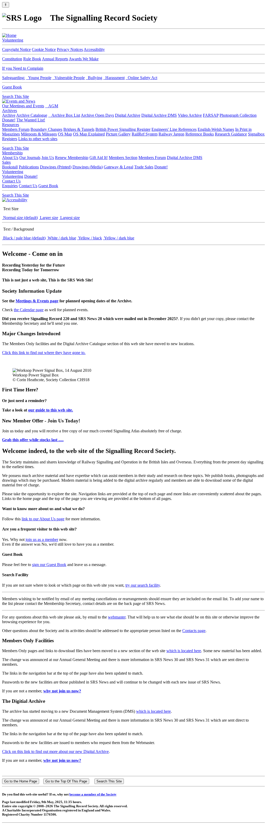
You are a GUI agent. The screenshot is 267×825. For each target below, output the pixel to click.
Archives (9, 110)
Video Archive (190, 115)
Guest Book (12, 87)
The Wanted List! (30, 120)
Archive (8, 115)
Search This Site (15, 96)
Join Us (47, 157)
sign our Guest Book (49, 564)
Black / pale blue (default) (24, 238)
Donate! (8, 120)
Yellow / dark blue (118, 238)
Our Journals (29, 157)
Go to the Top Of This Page (66, 781)
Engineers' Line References (174, 129)
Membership (12, 153)
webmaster (116, 617)
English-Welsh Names (216, 129)
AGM (51, 106)
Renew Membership (71, 157)
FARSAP (211, 115)
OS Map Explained (89, 134)
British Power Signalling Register (122, 129)
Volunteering (12, 40)
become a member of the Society (93, 794)
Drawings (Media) (87, 167)
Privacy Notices (70, 49)
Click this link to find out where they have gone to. (44, 352)
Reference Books (199, 134)
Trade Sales (143, 167)
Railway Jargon (171, 134)
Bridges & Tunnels (78, 129)
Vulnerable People (68, 77)
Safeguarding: (13, 77)
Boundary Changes (46, 129)
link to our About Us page (43, 519)
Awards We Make (84, 59)
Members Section (123, 157)
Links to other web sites (37, 139)
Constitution (12, 59)
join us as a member (42, 539)
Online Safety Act (141, 77)
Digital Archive (127, 115)
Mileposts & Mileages (39, 134)
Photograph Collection (238, 115)
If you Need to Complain (22, 68)
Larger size (48, 217)
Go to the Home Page (20, 781)
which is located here (183, 651)
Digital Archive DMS (159, 115)
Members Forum (15, 129)
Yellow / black (89, 238)
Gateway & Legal (118, 167)
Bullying (94, 77)
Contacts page (193, 630)
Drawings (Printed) (55, 167)
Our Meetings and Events (23, 106)
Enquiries (10, 186)
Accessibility (94, 49)
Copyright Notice (16, 49)
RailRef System (144, 134)
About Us (10, 157)
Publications (29, 167)
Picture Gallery (118, 134)
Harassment (114, 77)
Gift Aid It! (98, 157)
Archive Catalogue (31, 115)
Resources (10, 124)
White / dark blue (61, 238)
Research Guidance (231, 134)
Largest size (69, 217)
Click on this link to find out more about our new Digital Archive (55, 751)
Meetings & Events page (37, 301)
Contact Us (11, 181)
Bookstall (10, 167)
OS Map (65, 134)
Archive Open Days (97, 115)
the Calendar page (29, 310)
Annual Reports (55, 59)
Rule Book (32, 59)
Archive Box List (64, 115)
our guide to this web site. (50, 410)
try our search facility (142, 585)
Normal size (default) (20, 217)
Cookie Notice (44, 49)
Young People (38, 77)
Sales (6, 162)
